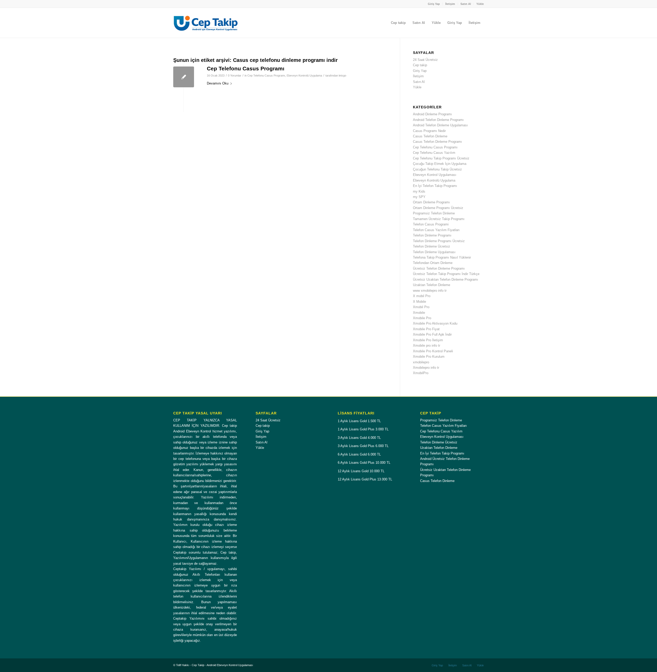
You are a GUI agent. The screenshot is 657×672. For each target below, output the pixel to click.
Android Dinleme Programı (432, 114)
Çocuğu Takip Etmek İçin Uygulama (439, 164)
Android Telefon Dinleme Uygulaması (440, 125)
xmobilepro (421, 362)
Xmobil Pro (421, 307)
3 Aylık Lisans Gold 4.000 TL (359, 438)
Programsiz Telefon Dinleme (434, 213)
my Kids (419, 191)
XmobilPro (420, 373)
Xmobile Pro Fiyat (426, 329)
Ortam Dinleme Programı (431, 202)
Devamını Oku (217, 83)
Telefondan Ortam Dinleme (432, 263)
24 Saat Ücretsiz (425, 60)
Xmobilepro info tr (426, 368)
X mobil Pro (421, 296)
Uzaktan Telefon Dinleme (431, 285)
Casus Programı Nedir (429, 131)
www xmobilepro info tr (430, 290)
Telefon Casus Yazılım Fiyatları (436, 230)
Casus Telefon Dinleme (430, 136)
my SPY (419, 197)
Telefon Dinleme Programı (432, 235)
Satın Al (465, 3)
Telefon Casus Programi (431, 224)
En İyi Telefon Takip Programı (435, 186)
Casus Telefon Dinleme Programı (437, 142)
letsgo (342, 75)
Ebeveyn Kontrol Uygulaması (434, 175)
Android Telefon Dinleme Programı (438, 120)
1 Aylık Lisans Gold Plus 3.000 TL (363, 429)
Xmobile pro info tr (426, 345)
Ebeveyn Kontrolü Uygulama (304, 75)
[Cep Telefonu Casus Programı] (183, 77)
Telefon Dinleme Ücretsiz (431, 246)
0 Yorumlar (234, 75)
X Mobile (419, 302)
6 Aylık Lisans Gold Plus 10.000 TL (364, 463)
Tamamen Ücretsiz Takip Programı (439, 219)
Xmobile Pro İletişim (428, 340)
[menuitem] (434, 4)
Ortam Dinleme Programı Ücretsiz (438, 208)
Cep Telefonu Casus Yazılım (434, 153)
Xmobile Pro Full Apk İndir (432, 334)
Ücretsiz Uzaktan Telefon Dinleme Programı (445, 279)
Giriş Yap (434, 3)
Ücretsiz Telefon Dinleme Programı (439, 268)
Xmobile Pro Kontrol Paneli (433, 351)
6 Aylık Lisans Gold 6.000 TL (359, 454)
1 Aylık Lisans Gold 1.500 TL (359, 421)
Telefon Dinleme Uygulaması (434, 252)
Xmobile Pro (422, 318)
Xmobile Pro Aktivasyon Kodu (435, 323)
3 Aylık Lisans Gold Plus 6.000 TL (363, 446)
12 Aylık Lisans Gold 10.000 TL (361, 471)
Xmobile (419, 313)
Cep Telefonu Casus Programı (245, 68)
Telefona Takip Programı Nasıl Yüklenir (442, 257)
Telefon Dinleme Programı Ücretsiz (439, 241)
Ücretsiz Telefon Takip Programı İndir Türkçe (446, 274)
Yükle (480, 3)
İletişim (450, 3)
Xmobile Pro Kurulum (429, 356)
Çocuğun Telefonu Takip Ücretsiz (437, 169)
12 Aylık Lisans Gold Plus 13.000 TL (365, 479)
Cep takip (420, 65)
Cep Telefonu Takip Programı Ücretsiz (441, 158)
